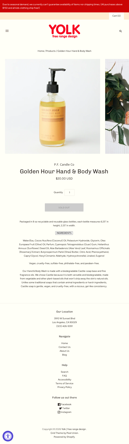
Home (41, 51)
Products (51, 51)
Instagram (65, 412)
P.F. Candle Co (64, 164)
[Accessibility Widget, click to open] (8, 436)
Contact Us (65, 347)
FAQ (64, 375)
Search (64, 371)
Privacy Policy (64, 387)
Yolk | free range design (73, 429)
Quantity (58, 192)
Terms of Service (64, 383)
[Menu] (7, 31)
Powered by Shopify (64, 436)
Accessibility (64, 379)
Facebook (65, 404)
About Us (64, 351)
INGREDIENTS (64, 233)
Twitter (66, 408)
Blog (64, 354)
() (116, 15)
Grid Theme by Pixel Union (64, 433)
